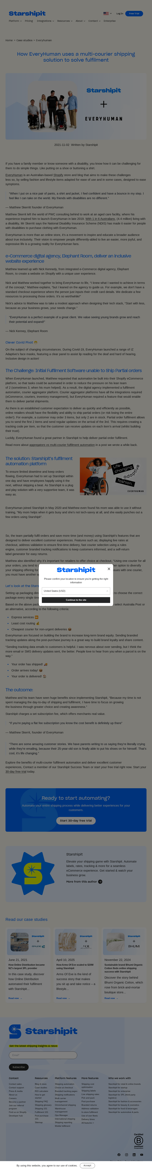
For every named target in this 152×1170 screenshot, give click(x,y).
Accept (87, 1165)
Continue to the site (76, 600)
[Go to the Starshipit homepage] (76, 570)
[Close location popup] (109, 569)
